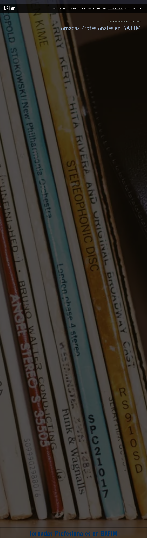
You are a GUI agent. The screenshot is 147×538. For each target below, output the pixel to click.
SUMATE (134, 9)
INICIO (54, 9)
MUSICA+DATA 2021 (101, 9)
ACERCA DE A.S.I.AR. (63, 9)
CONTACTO (141, 9)
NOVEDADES (91, 9)
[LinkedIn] (108, 2)
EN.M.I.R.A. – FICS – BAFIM (115, 9)
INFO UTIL (127, 9)
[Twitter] (110, 2)
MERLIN (83, 9)
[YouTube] (115, 2)
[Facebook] (106, 2)
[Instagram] (113, 2)
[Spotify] (117, 2)
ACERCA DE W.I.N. (75, 9)
